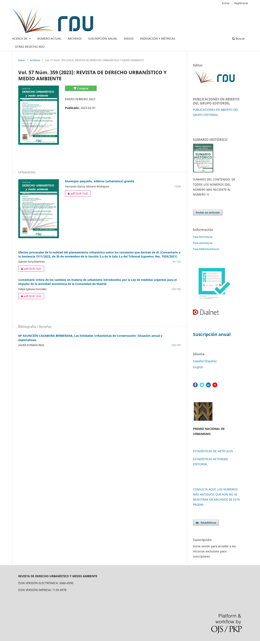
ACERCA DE (20, 38)
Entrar (226, 3)
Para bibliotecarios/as (206, 249)
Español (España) (205, 361)
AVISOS (129, 38)
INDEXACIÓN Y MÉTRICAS (157, 38)
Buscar (240, 38)
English (198, 367)
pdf (76, 193)
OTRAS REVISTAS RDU (29, 47)
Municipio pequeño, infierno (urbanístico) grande (99, 181)
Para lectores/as (202, 237)
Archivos (35, 60)
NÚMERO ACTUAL (49, 38)
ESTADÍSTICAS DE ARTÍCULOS (213, 451)
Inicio (21, 60)
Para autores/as (202, 243)
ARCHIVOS (75, 38)
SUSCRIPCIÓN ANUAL (102, 38)
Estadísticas (207, 522)
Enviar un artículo (208, 212)
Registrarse (241, 3)
